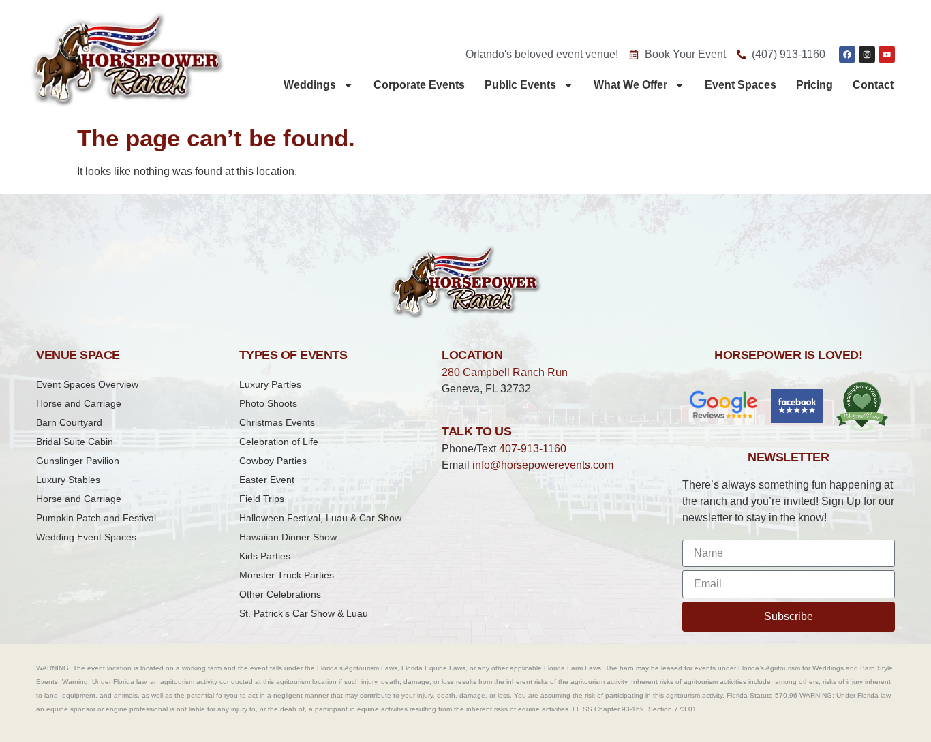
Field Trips (261, 498)
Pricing (814, 85)
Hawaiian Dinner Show (288, 536)
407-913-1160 (532, 448)
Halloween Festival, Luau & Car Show (320, 517)
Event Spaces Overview (87, 384)
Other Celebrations (280, 594)
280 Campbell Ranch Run (505, 372)
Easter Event (266, 479)
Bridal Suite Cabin (74, 441)
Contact (873, 85)
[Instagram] (867, 54)
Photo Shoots (268, 403)
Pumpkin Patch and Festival (96, 517)
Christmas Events (277, 422)
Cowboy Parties (273, 460)
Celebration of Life (278, 441)
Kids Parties (264, 556)
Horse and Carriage (78, 403)
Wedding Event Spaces (86, 536)
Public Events (520, 85)
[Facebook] (847, 54)
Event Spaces (740, 85)
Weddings (310, 85)
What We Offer (630, 85)
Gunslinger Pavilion (77, 460)
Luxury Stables (68, 479)
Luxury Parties (270, 384)
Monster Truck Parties (286, 575)
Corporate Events (419, 85)
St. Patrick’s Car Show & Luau (303, 613)
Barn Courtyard (69, 422)
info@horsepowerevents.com (542, 465)
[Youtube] (887, 54)
